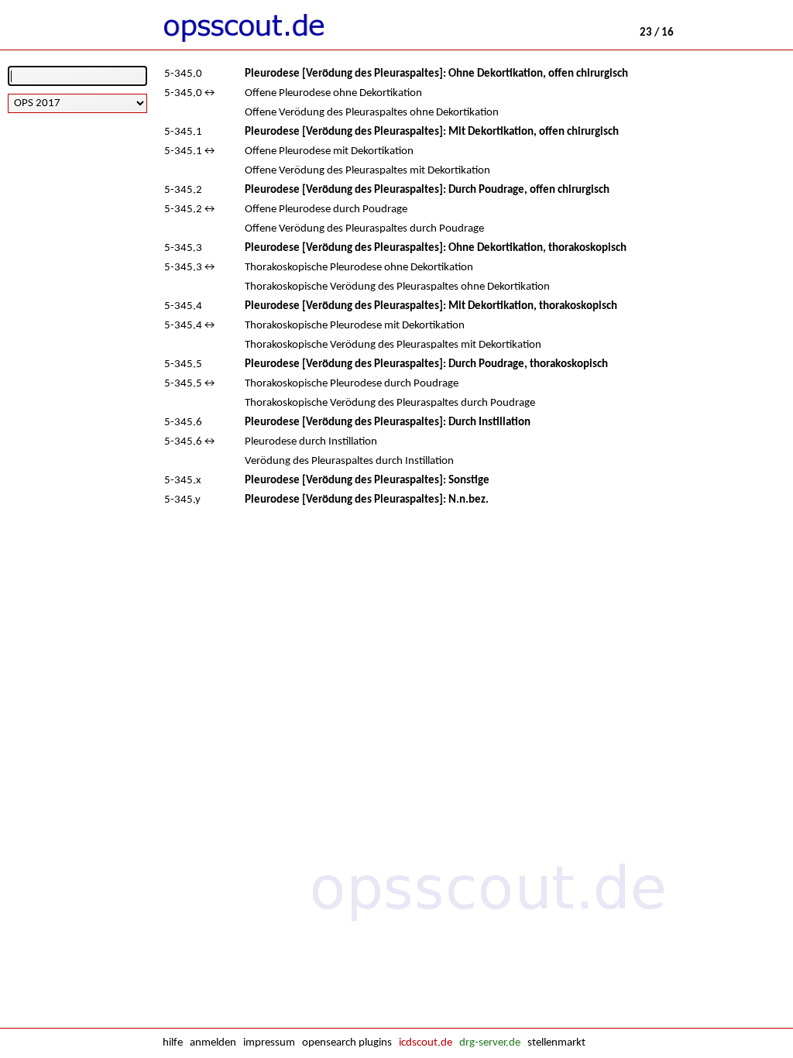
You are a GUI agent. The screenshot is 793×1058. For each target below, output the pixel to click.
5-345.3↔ (190, 267)
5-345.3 (183, 248)
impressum (269, 1043)
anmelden (213, 1043)
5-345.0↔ (190, 93)
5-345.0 (183, 74)
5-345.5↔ (190, 384)
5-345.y (182, 500)
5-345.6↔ (190, 442)
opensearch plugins (347, 1043)
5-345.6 (183, 422)
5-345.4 (183, 306)
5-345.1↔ (190, 151)
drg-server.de (489, 1043)
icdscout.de (425, 1043)
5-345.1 (183, 132)
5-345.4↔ (190, 325)
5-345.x (182, 480)
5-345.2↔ (190, 209)
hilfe (173, 1043)
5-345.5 (183, 364)
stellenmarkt (556, 1043)
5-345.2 (183, 190)
